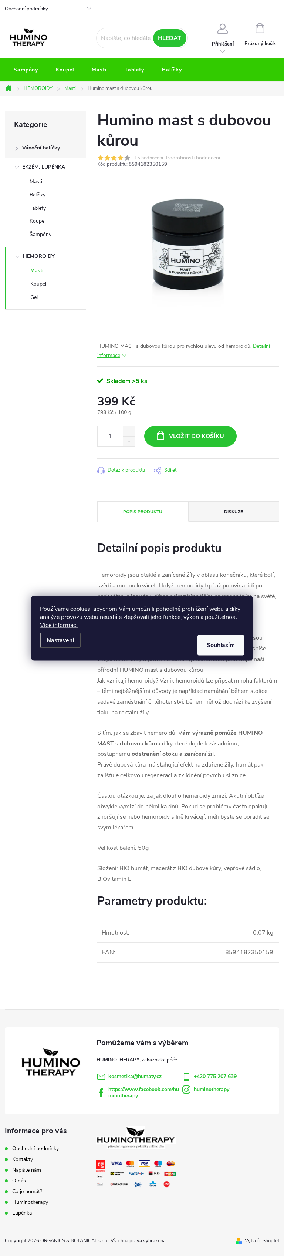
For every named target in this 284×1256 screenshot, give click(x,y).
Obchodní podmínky (26, 9)
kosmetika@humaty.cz (135, 1076)
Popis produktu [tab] (142, 512)
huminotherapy (211, 1089)
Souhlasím (221, 645)
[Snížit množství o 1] (129, 441)
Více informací (59, 625)
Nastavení (60, 640)
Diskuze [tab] (233, 512)
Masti (36, 181)
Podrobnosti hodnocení (193, 158)
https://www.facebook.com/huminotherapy (143, 1092)
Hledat (169, 38)
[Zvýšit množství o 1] (129, 431)
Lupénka (22, 1212)
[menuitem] (26, 69)
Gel (34, 297)
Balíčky (37, 194)
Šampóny (40, 234)
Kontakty (22, 1159)
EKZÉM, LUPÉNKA (43, 167)
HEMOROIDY (39, 256)
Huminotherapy (30, 1202)
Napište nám (26, 1169)
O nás (19, 1180)
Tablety (38, 208)
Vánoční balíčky (41, 147)
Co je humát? (27, 1191)
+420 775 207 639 (215, 1076)
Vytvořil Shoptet (262, 1241)
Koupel (37, 221)
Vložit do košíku (196, 436)
